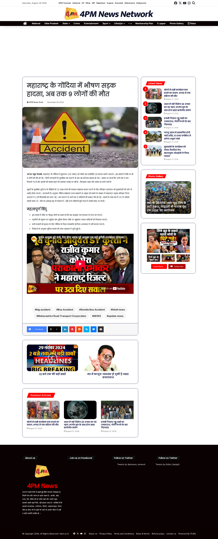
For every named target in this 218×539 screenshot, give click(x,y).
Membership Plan (144, 23)
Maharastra (130, 3)
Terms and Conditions (124, 533)
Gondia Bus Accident (93, 309)
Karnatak (119, 3)
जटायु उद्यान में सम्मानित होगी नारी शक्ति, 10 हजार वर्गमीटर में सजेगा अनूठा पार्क (177, 135)
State (65, 23)
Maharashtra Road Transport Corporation (62, 315)
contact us (171, 533)
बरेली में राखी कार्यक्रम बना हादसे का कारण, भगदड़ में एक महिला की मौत (43, 423)
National (76, 3)
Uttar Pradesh (51, 23)
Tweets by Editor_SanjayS (167, 464)
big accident (43, 309)
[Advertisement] (109, 51)
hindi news (118, 309)
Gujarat (110, 3)
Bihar (88, 3)
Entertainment (91, 23)
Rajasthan (100, 3)
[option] (168, 197)
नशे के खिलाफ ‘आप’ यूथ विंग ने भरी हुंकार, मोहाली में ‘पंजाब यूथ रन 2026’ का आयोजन (166, 206)
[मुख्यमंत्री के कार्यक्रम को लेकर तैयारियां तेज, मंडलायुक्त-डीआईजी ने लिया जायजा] (153, 150)
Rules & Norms (143, 533)
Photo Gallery (177, 23)
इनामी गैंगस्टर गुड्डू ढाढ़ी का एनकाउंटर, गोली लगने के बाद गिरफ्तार (114, 424)
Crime (77, 23)
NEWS (97, 315)
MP (93, 3)
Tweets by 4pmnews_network (131, 464)
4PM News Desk (36, 102)
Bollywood (141, 3)
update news (115, 315)
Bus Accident (65, 309)
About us (93, 533)
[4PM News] (109, 14)
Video (193, 23)
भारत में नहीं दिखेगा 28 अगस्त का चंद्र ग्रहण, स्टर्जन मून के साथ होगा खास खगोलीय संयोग (80, 424)
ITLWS (193, 533)
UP (83, 3)
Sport (105, 23)
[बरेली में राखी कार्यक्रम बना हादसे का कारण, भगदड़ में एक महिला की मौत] (43, 410)
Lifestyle (118, 23)
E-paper (161, 23)
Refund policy (158, 533)
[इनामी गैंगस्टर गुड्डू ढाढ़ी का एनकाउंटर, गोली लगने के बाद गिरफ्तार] (117, 410)
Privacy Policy (105, 533)
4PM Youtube (64, 3)
